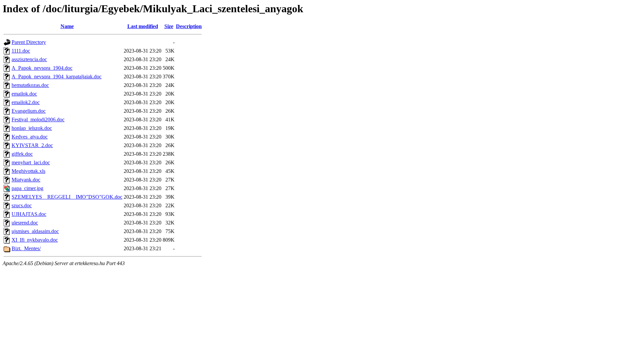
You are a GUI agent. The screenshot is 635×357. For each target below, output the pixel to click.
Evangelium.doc (29, 111)
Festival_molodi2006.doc (38, 119)
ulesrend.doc (25, 222)
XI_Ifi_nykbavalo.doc (35, 240)
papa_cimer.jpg (27, 188)
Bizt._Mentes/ (26, 248)
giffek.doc (22, 154)
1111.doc (21, 51)
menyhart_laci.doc (31, 162)
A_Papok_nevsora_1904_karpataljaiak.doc (57, 76)
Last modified (142, 26)
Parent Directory (29, 42)
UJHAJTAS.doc (29, 214)
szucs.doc (22, 205)
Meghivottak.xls (28, 171)
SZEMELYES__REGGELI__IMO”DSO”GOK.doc (67, 197)
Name (67, 26)
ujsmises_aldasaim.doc (35, 231)
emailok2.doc (26, 102)
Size (168, 26)
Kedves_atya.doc (30, 136)
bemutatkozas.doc (30, 85)
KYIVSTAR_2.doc (32, 145)
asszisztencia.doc (29, 59)
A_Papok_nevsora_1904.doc (42, 68)
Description (189, 26)
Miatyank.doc (26, 179)
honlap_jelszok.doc (32, 128)
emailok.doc (24, 94)
